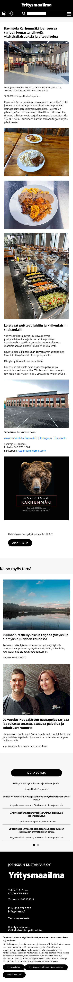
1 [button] (34, 845)
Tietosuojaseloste (19, 918)
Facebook (60, 438)
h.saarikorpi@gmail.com (32, 450)
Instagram (46, 438)
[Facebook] (10, 13)
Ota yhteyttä (20, 542)
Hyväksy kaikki (14, 967)
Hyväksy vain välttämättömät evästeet (46, 967)
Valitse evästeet (14, 975)
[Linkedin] (3, 13)
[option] (36, 811)
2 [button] (38, 845)
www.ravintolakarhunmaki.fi (20, 438)
